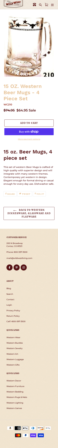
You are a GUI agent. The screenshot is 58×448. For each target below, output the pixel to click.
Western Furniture (15, 386)
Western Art (12, 354)
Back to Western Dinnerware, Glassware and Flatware (29, 213)
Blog (8, 288)
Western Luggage (15, 359)
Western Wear (13, 337)
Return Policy (13, 316)
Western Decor (13, 380)
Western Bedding (14, 391)
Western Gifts (12, 365)
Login (9, 305)
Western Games (14, 408)
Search (9, 294)
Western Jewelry (14, 348)
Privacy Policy (13, 310)
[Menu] (52, 4)
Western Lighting (14, 403)
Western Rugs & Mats (16, 397)
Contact (10, 299)
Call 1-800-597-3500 (15, 321)
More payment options (29, 139)
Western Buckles (14, 343)
